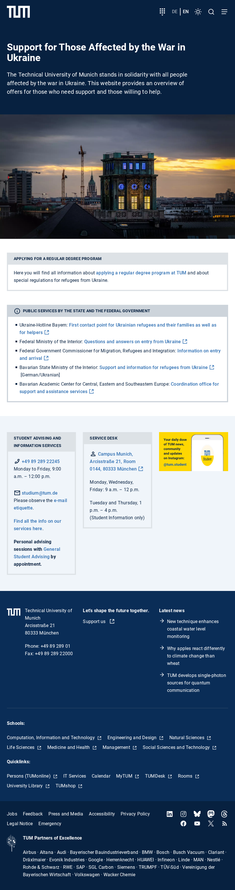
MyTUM (125, 776)
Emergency (49, 823)
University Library (25, 785)
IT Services (74, 776)
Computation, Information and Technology (51, 737)
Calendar (101, 776)
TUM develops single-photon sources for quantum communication (196, 683)
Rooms (186, 776)
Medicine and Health (69, 747)
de (174, 11)
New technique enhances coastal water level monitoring (193, 629)
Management (117, 747)
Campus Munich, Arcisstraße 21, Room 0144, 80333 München (113, 461)
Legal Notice (20, 823)
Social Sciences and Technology (177, 747)
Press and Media (65, 814)
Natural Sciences (187, 737)
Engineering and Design (132, 737)
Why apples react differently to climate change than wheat (196, 656)
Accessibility (102, 814)
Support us (95, 621)
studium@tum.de (39, 493)
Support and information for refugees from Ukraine (153, 367)
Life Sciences (21, 747)
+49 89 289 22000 (54, 653)
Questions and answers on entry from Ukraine (132, 341)
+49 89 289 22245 (41, 461)
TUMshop (66, 785)
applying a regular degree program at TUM (141, 273)
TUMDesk (156, 776)
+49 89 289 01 (56, 646)
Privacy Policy (135, 814)
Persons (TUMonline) (29, 776)
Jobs (12, 814)
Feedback (33, 814)
